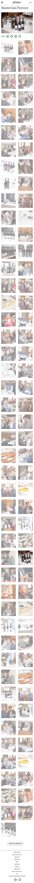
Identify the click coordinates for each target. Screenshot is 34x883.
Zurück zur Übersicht (15, 843)
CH (30, 2)
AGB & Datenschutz (17, 871)
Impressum (17, 869)
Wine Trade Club (17, 854)
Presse (17, 866)
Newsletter (17, 852)
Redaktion (17, 859)
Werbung (17, 864)
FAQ (17, 873)
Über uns (17, 857)
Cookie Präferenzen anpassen (17, 876)
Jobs (17, 861)
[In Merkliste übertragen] (15, 36)
